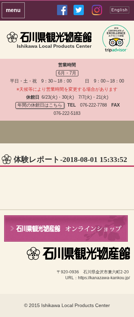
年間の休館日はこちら (40, 105)
